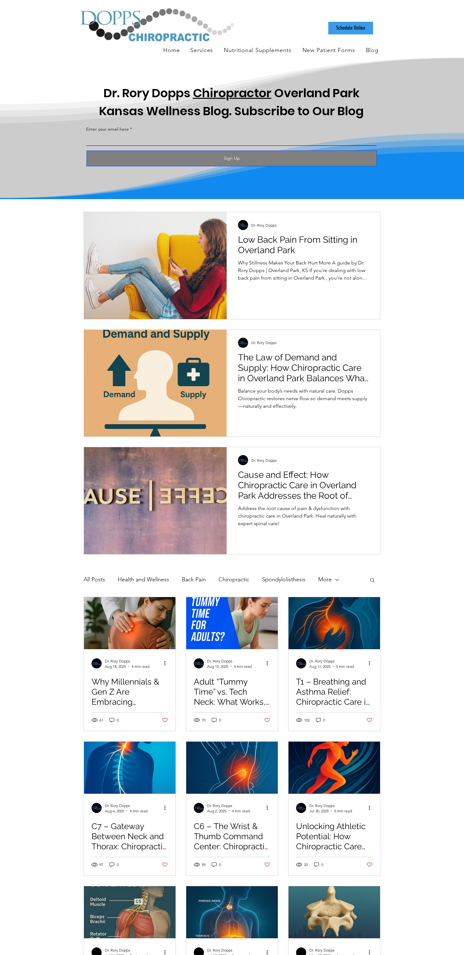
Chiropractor (232, 93)
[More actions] (167, 663)
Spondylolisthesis (284, 579)
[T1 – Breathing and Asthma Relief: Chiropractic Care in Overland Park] (334, 623)
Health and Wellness (143, 579)
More (325, 579)
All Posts (94, 579)
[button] (372, 580)
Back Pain (194, 579)
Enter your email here (107, 129)
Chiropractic (233, 579)
